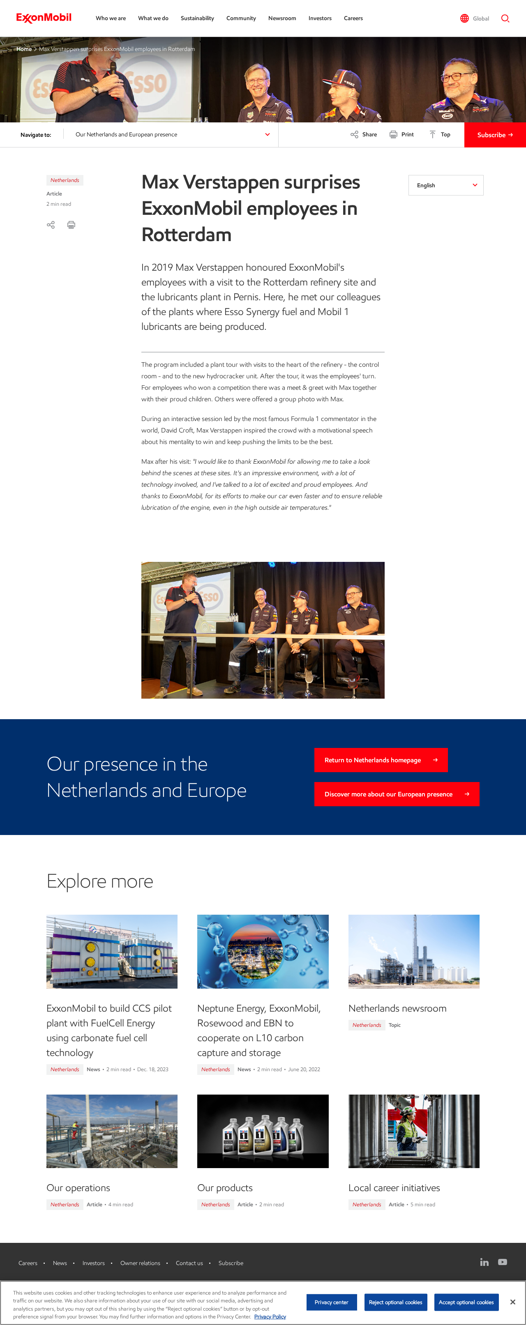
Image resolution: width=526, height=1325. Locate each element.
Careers (353, 18)
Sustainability (197, 18)
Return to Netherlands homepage (373, 760)
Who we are (111, 18)
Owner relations (140, 1263)
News (60, 1263)
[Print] (71, 225)
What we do (153, 18)
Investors (320, 18)
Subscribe (491, 135)
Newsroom (282, 18)
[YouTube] (503, 1262)
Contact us (189, 1263)
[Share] (50, 225)
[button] (474, 18)
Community (241, 18)
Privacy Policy (270, 1316)
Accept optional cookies (466, 1302)
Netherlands (65, 180)
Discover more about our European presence (388, 794)
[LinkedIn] (484, 1262)
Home (24, 49)
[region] (263, 1303)
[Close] (513, 1302)
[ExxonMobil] (47, 18)
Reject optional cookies (396, 1302)
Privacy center (331, 1302)
